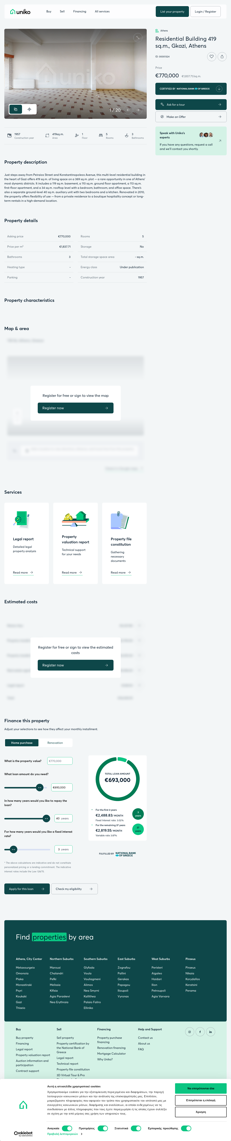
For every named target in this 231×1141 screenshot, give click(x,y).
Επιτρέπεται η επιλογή (200, 1100)
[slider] (39, 787)
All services (102, 11)
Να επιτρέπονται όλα (201, 1088)
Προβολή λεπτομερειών (62, 1133)
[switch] (103, 1128)
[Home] (20, 11)
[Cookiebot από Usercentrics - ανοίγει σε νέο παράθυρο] (23, 1134)
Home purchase (21, 743)
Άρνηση (201, 1111)
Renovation (55, 743)
